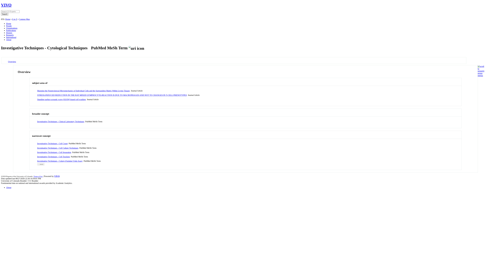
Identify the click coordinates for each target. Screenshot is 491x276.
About (8, 40)
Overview (12, 62)
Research (10, 35)
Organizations (11, 28)
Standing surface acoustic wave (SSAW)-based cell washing (61, 99)
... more (40, 164)
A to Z (14, 19)
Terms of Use (38, 176)
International (11, 37)
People (9, 26)
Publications (11, 30)
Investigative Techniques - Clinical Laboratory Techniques (60, 121)
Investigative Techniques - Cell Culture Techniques (57, 148)
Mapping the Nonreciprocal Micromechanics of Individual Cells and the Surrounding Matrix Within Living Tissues (83, 91)
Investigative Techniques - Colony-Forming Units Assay (60, 161)
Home (7, 19)
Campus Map (24, 19)
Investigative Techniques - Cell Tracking (53, 157)
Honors (9, 33)
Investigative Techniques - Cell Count (52, 143)
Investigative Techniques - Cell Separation (54, 152)
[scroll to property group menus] (481, 75)
